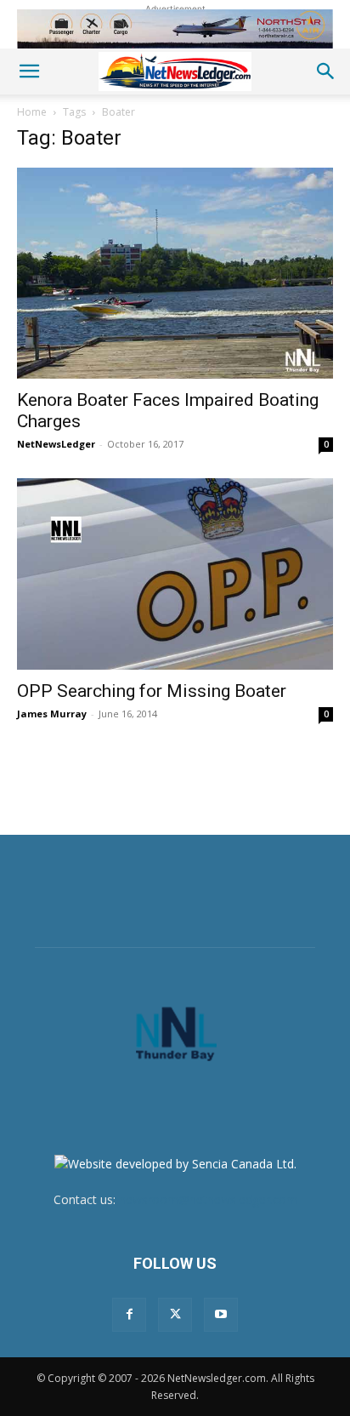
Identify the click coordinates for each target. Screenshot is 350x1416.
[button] (29, 71)
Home (32, 112)
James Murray (52, 713)
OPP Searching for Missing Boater (151, 691)
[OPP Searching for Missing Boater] (175, 574)
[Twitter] (175, 1315)
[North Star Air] (175, 29)
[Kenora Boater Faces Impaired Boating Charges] (175, 273)
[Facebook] (129, 1315)
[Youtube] (221, 1315)
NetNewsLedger (56, 443)
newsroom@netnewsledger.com (208, 1199)
